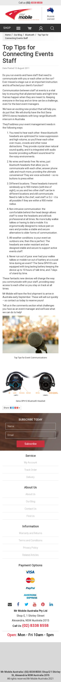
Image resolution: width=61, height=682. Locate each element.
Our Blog (18, 35)
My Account (30, 462)
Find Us (31, 516)
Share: (7, 408)
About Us (30, 494)
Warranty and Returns (30, 533)
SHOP (7, 27)
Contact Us (30, 508)
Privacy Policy (30, 547)
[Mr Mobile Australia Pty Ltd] (22, 13)
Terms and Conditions (30, 540)
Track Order (30, 469)
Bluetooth (29, 35)
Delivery (30, 477)
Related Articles (30, 555)
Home (8, 35)
